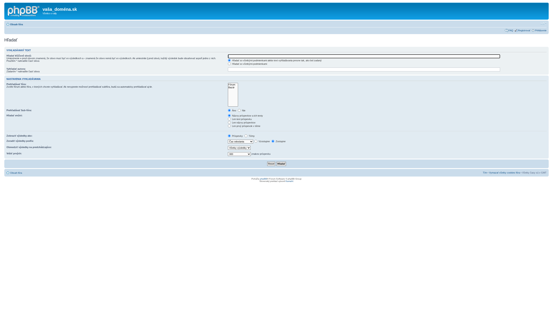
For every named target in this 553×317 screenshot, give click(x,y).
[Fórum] (233, 84)
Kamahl (289, 181)
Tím (485, 172)
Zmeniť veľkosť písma (543, 23)
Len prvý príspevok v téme (245, 126)
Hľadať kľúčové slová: (19, 55)
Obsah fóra (16, 24)
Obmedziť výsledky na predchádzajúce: (29, 147)
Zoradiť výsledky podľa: (20, 141)
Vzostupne (264, 141)
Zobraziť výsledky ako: (19, 135)
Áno (233, 110)
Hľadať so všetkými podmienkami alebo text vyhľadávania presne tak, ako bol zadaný (276, 60)
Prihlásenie (541, 30)
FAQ (511, 30)
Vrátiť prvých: (14, 153)
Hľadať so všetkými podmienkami (249, 64)
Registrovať (524, 30)
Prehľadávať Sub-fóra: (19, 110)
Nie (243, 110)
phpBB (263, 179)
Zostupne (280, 141)
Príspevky (237, 136)
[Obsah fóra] (24, 10)
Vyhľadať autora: (16, 69)
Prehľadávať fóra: (16, 84)
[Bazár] (233, 87)
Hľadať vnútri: (14, 115)
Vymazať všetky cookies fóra (504, 172)
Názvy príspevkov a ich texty (247, 115)
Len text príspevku (241, 119)
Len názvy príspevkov (243, 122)
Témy (251, 136)
